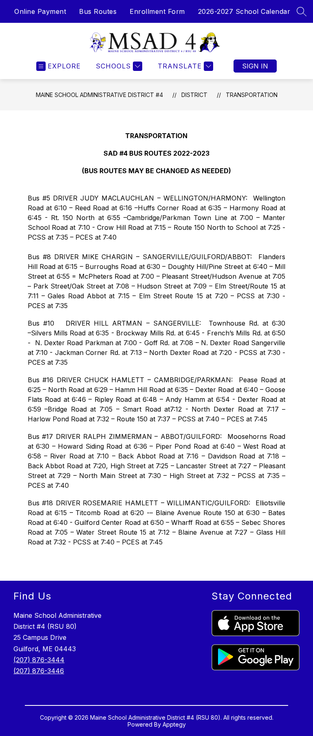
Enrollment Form (157, 11)
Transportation (252, 94)
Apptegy (174, 724)
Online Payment (40, 11)
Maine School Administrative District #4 (99, 94)
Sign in (255, 66)
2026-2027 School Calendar (244, 11)
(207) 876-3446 (38, 671)
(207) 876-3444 (38, 660)
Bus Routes (98, 11)
